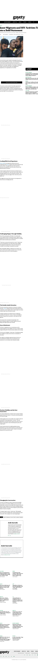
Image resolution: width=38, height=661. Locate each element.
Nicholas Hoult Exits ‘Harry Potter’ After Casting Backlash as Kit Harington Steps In (18, 626)
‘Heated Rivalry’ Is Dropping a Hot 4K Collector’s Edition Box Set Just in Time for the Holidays (17, 599)
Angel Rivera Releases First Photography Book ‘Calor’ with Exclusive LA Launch (18, 587)
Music (1, 623)
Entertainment (16, 623)
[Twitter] (35, 655)
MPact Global (2, 163)
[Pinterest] (32, 655)
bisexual (8, 517)
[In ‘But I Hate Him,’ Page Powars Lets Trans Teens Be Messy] (18, 632)
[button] (34, 22)
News (14, 571)
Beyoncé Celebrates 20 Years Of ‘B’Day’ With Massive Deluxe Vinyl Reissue (5, 587)
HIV (21, 60)
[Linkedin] (30, 655)
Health (1, 596)
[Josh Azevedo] (4, 529)
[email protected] (17, 533)
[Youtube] (14, 656)
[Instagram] (8, 535)
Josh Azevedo (5, 34)
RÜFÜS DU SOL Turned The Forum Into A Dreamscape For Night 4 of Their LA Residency (5, 639)
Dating (1, 610)
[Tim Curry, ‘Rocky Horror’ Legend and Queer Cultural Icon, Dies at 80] (5, 593)
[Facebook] (24, 655)
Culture (2, 571)
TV (13, 596)
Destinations (28, 77)
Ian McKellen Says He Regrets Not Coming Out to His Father (5, 612)
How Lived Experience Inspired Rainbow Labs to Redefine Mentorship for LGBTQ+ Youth (5, 574)
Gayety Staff (2, 641)
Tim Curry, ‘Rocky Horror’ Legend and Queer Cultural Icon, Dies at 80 (4, 599)
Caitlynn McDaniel (3, 602)
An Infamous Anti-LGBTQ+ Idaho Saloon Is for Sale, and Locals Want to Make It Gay (18, 574)
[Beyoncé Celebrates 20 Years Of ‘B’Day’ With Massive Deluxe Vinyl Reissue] (5, 580)
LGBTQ (4, 308)
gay (12, 517)
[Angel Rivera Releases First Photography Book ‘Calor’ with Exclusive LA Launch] (18, 580)
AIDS (4, 517)
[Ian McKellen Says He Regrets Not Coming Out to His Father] (5, 607)
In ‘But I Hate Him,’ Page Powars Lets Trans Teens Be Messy (18, 638)
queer (8, 164)
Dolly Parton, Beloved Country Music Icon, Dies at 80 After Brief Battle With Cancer (17, 613)
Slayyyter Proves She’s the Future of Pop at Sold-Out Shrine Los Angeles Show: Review (5, 626)
